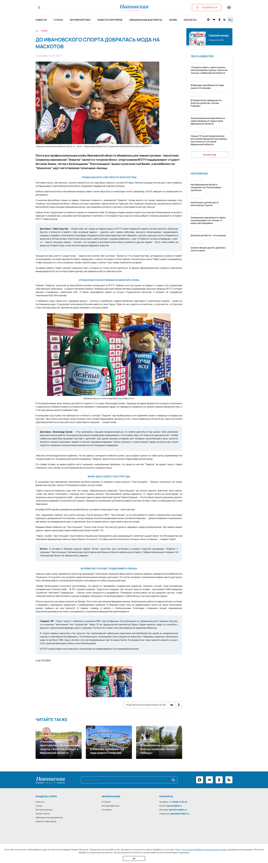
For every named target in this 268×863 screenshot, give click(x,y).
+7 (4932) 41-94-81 (178, 802)
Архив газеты (43, 813)
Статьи (58, 19)
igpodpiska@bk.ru (179, 813)
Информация (111, 796)
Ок (134, 858)
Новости (41, 19)
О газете (106, 802)
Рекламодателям (110, 806)
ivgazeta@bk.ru (174, 806)
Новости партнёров (109, 19)
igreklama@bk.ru (178, 809)
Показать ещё (209, 154)
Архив (173, 19)
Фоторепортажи (80, 19)
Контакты (190, 19)
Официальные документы (145, 19)
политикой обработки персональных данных (204, 849)
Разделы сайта (46, 796)
